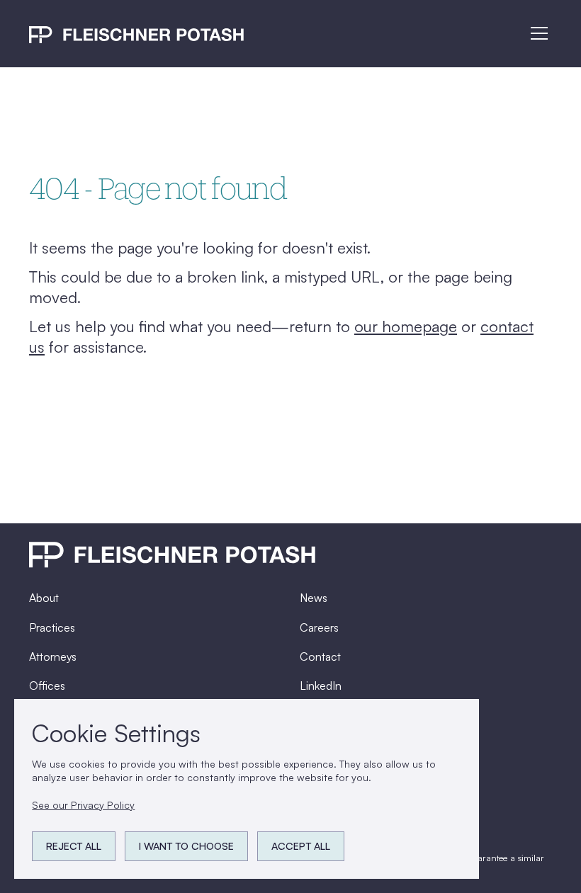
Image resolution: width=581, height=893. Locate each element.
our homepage (405, 326)
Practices (52, 627)
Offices (47, 685)
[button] (537, 33)
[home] (136, 33)
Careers (319, 627)
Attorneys (53, 656)
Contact (320, 656)
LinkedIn (321, 685)
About (44, 598)
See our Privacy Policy (83, 805)
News (313, 598)
